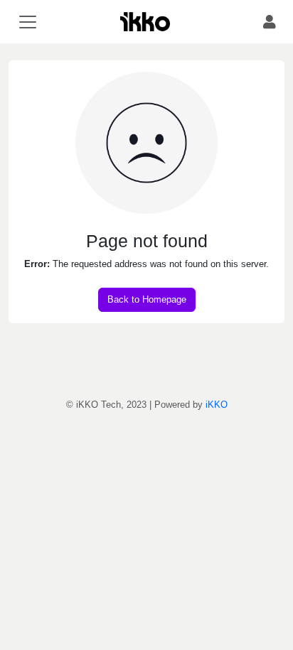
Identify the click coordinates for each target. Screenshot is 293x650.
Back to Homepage (146, 299)
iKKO (217, 404)
